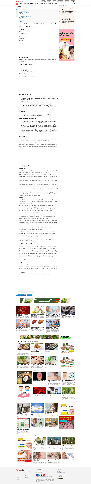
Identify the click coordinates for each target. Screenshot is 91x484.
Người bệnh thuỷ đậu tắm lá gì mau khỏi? (67, 395)
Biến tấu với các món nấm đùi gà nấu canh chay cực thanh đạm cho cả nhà (23, 365)
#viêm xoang (43, 1)
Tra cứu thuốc (20, 3)
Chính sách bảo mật (60, 476)
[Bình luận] (17, 16)
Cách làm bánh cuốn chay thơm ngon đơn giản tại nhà (51, 351)
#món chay (49, 1)
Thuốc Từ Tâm (26, 3)
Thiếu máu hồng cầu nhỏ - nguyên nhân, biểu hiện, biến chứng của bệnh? (39, 395)
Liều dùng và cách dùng (24, 13)
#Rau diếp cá (73, 1)
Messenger (30, 294)
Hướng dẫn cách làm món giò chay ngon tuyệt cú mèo (50, 365)
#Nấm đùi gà (67, 1)
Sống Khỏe (36, 3)
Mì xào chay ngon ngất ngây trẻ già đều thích (23, 351)
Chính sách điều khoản (61, 475)
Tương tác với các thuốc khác (25, 16)
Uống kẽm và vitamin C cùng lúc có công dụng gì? (50, 413)
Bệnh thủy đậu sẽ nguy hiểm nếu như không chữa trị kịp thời (54, 381)
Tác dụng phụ (22, 17)
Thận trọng (22, 14)
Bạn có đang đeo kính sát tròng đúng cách (54, 460)
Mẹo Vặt (40, 435)
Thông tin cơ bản (23, 11)
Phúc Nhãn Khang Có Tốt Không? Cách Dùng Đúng (37, 427)
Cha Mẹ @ (45, 3)
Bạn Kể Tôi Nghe (55, 3)
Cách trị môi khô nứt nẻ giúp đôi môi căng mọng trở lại (39, 460)
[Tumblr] (41, 475)
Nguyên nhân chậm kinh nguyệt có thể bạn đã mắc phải (68, 381)
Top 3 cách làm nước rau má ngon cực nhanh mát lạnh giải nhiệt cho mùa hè (39, 445)
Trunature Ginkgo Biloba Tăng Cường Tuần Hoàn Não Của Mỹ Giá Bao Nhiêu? (23, 429)
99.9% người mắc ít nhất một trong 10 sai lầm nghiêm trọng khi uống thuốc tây (53, 315)
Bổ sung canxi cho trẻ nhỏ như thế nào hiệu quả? (37, 414)
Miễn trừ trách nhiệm (61, 472)
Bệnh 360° (32, 3)
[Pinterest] (44, 475)
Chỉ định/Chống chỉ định (24, 12)
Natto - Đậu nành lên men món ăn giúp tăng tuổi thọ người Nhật (37, 351)
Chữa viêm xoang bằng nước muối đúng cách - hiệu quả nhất (54, 395)
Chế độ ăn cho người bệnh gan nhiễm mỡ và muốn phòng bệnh (37, 328)
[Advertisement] (38, 49)
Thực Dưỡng (31, 341)
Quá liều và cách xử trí (24, 20)
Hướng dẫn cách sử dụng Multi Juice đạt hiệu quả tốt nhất (51, 427)
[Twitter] (39, 475)
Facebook (24, 294)
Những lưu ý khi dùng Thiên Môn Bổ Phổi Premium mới (22, 413)
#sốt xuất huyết (60, 1)
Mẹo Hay (49, 3)
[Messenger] (17, 14)
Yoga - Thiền (36, 341)
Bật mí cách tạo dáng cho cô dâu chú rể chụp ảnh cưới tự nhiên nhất (54, 445)
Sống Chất (41, 3)
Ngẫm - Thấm (27, 341)
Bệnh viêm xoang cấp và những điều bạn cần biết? (39, 381)
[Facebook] (17, 12)
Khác (21, 21)
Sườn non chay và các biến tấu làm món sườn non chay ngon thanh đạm (37, 365)
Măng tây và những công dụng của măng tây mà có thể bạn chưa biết (67, 445)
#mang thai (54, 1)
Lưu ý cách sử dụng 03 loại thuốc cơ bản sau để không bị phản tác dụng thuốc (52, 328)
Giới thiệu (59, 471)
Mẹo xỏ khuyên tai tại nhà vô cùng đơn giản (68, 460)
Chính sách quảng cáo (61, 473)
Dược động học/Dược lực (25, 18)
